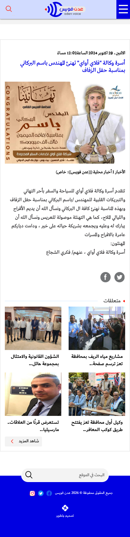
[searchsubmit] (29, 475)
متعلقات (112, 301)
